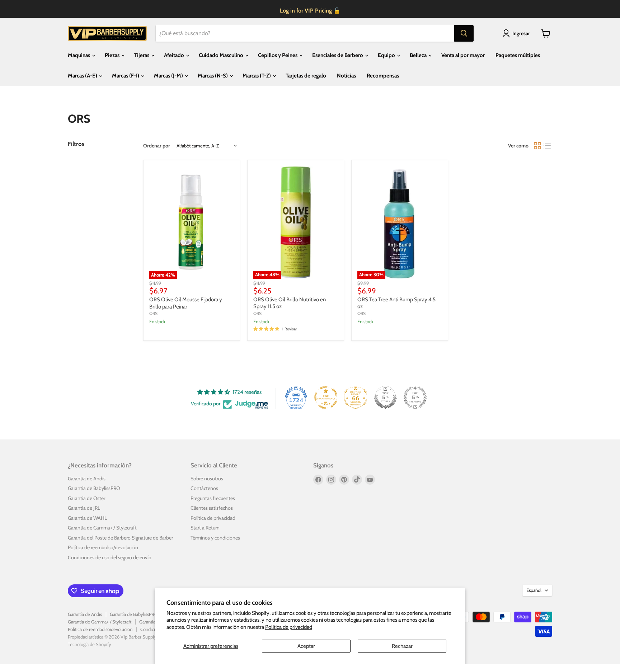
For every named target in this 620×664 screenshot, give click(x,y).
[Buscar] (464, 33)
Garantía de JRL (84, 508)
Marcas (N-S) (213, 75)
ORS (153, 313)
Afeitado (174, 55)
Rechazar (402, 646)
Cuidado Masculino (221, 55)
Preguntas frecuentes (213, 498)
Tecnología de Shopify (89, 644)
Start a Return (205, 527)
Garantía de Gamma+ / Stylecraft (102, 527)
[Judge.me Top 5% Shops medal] (385, 397)
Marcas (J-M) (169, 75)
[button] (517, 33)
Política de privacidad (288, 627)
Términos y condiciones (215, 538)
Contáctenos (204, 488)
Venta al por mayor (463, 55)
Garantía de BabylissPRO (94, 488)
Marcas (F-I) (126, 75)
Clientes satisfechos (212, 508)
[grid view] (537, 146)
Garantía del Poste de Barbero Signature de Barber (120, 538)
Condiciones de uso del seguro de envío (109, 557)
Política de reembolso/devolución (103, 547)
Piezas (113, 55)
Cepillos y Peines (278, 55)
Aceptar (306, 646)
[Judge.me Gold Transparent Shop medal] (325, 397)
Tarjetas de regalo (306, 75)
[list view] (547, 146)
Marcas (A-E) (83, 75)
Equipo (387, 55)
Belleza (419, 55)
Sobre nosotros (207, 478)
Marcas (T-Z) (257, 75)
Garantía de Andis (86, 478)
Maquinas (79, 55)
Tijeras (142, 55)
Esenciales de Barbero (338, 55)
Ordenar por (156, 146)
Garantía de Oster (86, 498)
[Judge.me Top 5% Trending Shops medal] (415, 397)
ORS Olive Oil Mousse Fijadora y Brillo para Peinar (185, 303)
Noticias (346, 75)
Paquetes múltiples (517, 55)
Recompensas (383, 75)
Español (533, 590)
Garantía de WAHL (87, 518)
